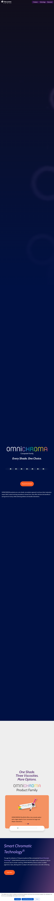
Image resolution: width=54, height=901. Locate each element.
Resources (49, 2)
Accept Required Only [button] (27, 899)
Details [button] (37, 899)
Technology (42, 2)
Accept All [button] (17, 899)
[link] (27, 814)
